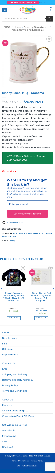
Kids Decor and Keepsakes (25, 233)
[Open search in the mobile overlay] (27, 19)
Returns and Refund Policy (17, 380)
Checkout (7, 447)
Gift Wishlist (9, 430)
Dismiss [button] (43, 2)
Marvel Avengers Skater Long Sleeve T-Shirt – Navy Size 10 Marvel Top (13, 297)
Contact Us (8, 363)
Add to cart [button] (14, 317)
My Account (9, 436)
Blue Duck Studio (30, 466)
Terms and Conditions (14, 390)
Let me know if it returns (27, 213)
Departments (10, 354)
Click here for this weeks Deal (23, 2)
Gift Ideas (7, 349)
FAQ (4, 369)
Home (17, 27)
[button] (4, 10)
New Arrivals (9, 338)
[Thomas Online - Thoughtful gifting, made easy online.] (28, 10)
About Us (7, 399)
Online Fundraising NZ (15, 410)
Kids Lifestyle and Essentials (28, 30)
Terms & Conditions (20, 461)
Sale (4, 343)
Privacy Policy (10, 385)
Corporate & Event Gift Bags (18, 416)
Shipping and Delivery (14, 374)
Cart (4, 441)
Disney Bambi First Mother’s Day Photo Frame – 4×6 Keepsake (41, 297)
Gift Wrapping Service (14, 425)
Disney (12, 241)
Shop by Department (36, 27)
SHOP (7, 27)
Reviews (7, 405)
